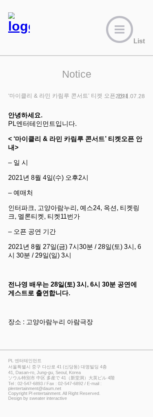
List (139, 41)
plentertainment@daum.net (34, 388)
